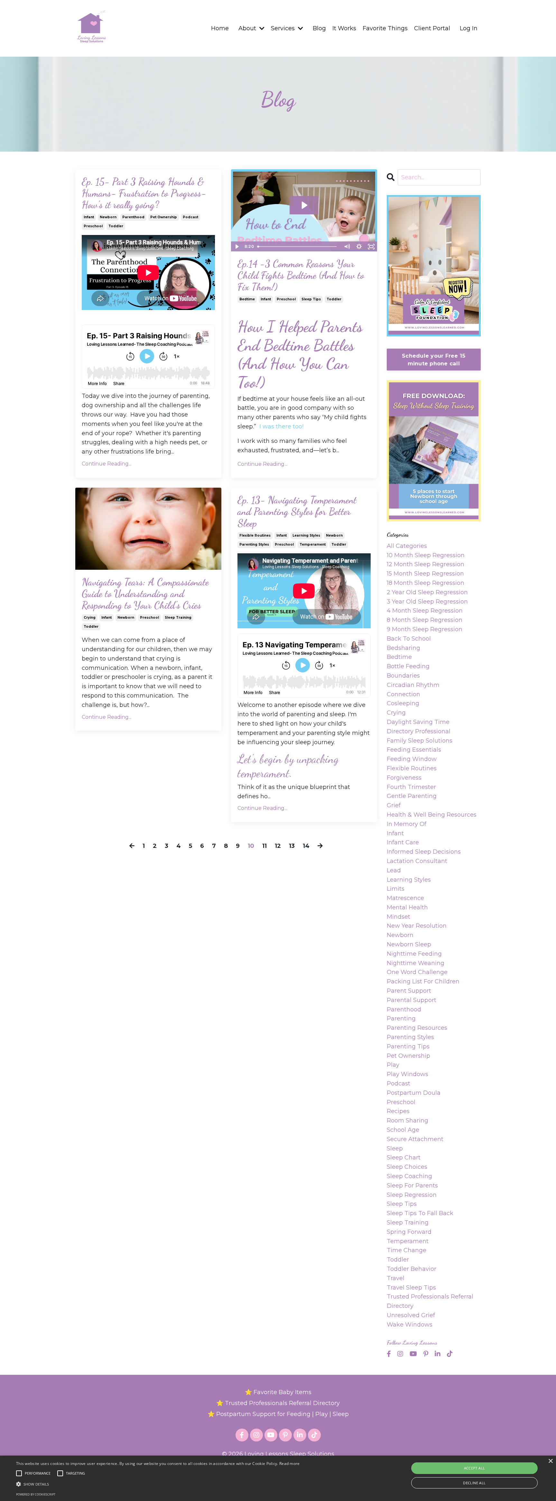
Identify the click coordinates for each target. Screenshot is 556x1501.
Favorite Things (385, 28)
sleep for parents (412, 1185)
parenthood (133, 217)
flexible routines (255, 535)
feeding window (412, 759)
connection (403, 694)
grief (394, 805)
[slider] (298, 246)
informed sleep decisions (424, 851)
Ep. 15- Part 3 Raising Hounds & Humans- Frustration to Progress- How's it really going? (144, 193)
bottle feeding (408, 666)
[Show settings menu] (359, 246)
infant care (403, 842)
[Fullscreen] (371, 246)
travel (395, 1278)
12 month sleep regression (425, 564)
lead (394, 870)
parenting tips (408, 1046)
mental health (407, 907)
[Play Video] (237, 246)
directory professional (418, 731)
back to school (409, 638)
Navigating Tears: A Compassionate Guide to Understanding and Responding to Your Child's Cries (145, 593)
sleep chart (404, 1157)
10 (251, 845)
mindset (398, 916)
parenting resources (417, 1027)
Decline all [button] (474, 1482)
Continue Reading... (107, 464)
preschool (93, 226)
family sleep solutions (419, 740)
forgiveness (404, 777)
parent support (409, 990)
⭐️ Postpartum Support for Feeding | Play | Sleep (278, 1414)
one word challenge (417, 972)
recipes (398, 1111)
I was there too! (281, 426)
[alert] (278, 1478)
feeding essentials (414, 749)
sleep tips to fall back (420, 1213)
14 (306, 845)
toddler (115, 226)
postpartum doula (413, 1092)
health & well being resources (432, 814)
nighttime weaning (415, 963)
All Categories (407, 545)
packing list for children (423, 981)
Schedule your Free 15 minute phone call (433, 359)
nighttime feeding (414, 953)
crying (90, 617)
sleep (395, 1148)
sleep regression (412, 1194)
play (393, 1064)
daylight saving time (418, 722)
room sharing (407, 1120)
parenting (401, 1018)
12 (278, 845)
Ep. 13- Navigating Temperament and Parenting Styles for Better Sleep (297, 511)
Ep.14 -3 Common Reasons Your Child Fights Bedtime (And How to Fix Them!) (300, 275)
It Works (344, 28)
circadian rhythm (413, 685)
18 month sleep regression (425, 582)
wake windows (409, 1324)
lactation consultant (417, 861)
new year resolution (417, 925)
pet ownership (163, 217)
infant (89, 217)
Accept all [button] (474, 1468)
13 (292, 845)
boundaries (403, 675)
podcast (190, 217)
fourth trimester (411, 787)
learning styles (306, 535)
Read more (289, 1463)
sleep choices (407, 1166)
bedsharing (403, 648)
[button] (158, 1484)
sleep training (178, 617)
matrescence (405, 898)
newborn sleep (409, 944)
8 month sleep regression (424, 620)
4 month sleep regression (425, 610)
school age (403, 1129)
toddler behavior (411, 1268)
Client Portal (432, 28)
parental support (411, 1000)
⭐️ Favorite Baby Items (278, 1392)
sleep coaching (409, 1176)
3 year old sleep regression (427, 601)
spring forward (409, 1231)
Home (220, 28)
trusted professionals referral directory (430, 1301)
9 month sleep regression (424, 629)
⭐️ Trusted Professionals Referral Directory (278, 1403)
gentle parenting (412, 796)
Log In (468, 28)
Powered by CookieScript (35, 1494)
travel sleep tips (411, 1287)
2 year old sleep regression (427, 592)
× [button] (550, 1461)
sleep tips (311, 299)
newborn (108, 217)
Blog (319, 28)
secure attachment (415, 1139)
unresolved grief (411, 1315)
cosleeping (403, 703)
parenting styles (254, 544)
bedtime (247, 299)
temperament (313, 544)
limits (395, 888)
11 (264, 845)
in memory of (406, 824)
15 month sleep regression (425, 573)
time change (406, 1250)
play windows (407, 1074)
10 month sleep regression (426, 555)
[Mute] (347, 246)
